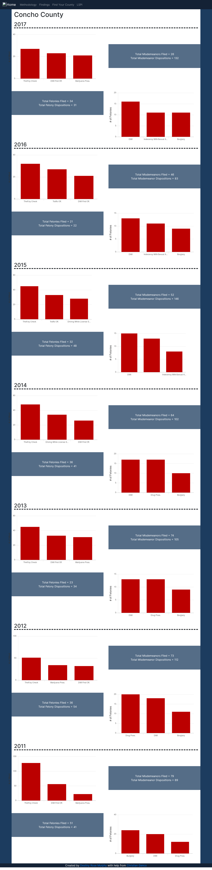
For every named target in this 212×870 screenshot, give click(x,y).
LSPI (79, 4)
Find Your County (63, 4)
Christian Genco (137, 865)
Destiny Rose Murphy (93, 865)
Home (11, 5)
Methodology (28, 4)
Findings (44, 4)
